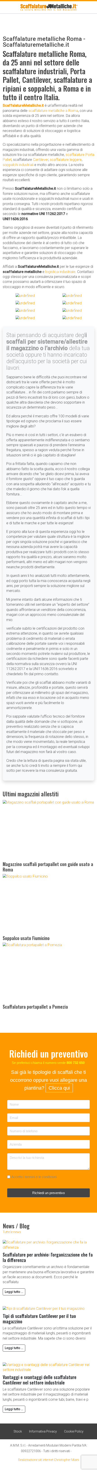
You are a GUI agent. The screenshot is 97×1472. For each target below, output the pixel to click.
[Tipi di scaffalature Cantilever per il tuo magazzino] (44, 1308)
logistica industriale (60, 272)
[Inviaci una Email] (89, 7)
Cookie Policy (73, 1431)
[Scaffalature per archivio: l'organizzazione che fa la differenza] (48, 1245)
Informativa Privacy (43, 1431)
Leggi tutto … (14, 1292)
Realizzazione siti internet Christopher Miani (48, 1460)
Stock (18, 1431)
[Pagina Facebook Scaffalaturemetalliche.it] (74, 1450)
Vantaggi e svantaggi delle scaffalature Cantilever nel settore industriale (39, 1380)
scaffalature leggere (66, 159)
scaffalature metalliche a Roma (53, 111)
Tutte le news (12, 1232)
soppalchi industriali (18, 165)
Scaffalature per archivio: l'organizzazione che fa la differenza (48, 1257)
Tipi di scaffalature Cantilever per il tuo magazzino (39, 1319)
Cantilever (40, 159)
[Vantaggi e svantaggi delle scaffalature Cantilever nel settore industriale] (48, 1367)
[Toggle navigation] (4, 7)
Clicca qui (59, 1088)
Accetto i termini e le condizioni (34, 1177)
